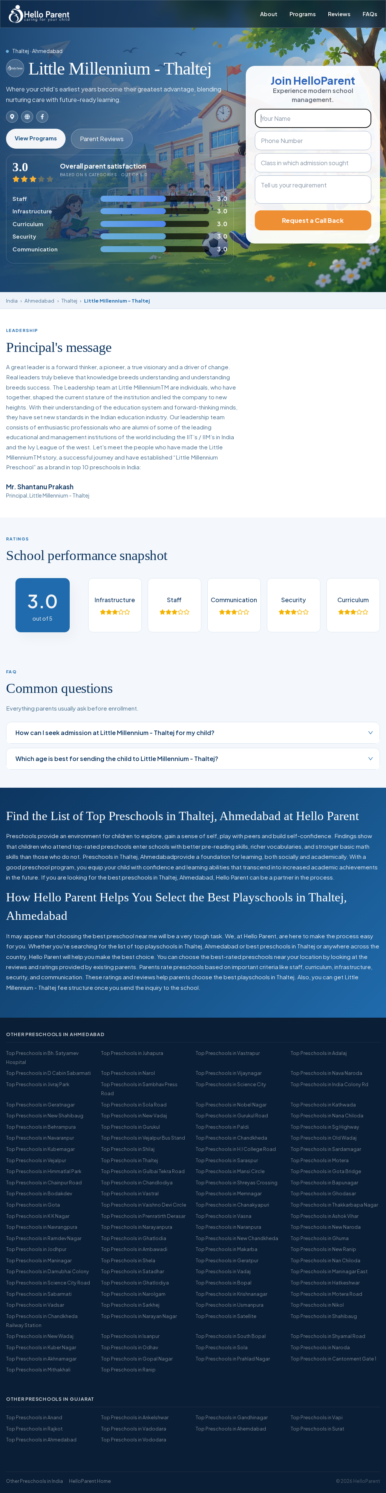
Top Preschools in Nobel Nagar (231, 1105)
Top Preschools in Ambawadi (134, 1249)
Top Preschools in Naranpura (228, 1227)
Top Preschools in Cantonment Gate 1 (333, 1359)
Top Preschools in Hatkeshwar (325, 1283)
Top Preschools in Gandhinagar (232, 1417)
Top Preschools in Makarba (226, 1249)
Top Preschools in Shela (128, 1260)
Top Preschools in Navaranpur (40, 1138)
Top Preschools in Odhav (129, 1347)
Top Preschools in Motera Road (326, 1294)
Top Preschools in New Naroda (326, 1227)
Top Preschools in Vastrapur (228, 1053)
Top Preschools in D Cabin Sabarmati (48, 1073)
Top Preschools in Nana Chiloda (327, 1116)
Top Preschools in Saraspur (227, 1160)
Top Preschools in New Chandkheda (237, 1238)
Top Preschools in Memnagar (229, 1193)
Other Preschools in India (34, 1481)
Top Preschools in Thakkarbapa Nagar (334, 1205)
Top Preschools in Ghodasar (323, 1193)
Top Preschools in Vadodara (133, 1429)
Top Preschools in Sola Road (134, 1105)
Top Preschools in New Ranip (323, 1249)
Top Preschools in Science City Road (48, 1283)
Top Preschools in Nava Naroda (326, 1073)
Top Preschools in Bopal (223, 1283)
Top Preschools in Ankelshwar (134, 1417)
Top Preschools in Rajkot (34, 1429)
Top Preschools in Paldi (222, 1127)
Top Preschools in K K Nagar (37, 1216)
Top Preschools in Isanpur (130, 1336)
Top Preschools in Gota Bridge (326, 1171)
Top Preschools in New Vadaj (134, 1116)
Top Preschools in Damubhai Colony (47, 1271)
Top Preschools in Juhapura (132, 1053)
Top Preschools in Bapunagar (324, 1182)
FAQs (370, 14)
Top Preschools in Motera (320, 1160)
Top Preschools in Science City (231, 1084)
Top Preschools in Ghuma (320, 1238)
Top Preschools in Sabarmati (39, 1294)
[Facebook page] (42, 117)
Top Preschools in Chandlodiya (137, 1182)
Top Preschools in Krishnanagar (231, 1294)
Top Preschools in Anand (34, 1417)
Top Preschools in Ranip (128, 1370)
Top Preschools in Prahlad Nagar (233, 1359)
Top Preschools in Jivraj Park (37, 1084)
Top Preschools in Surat (317, 1429)
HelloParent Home (90, 1481)
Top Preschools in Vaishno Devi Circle (143, 1205)
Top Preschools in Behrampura (41, 1127)
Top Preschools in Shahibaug (324, 1316)
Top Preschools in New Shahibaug (44, 1116)
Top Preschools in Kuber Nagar (41, 1347)
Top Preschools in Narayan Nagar (139, 1316)
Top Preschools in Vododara (133, 1440)
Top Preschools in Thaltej (129, 1160)
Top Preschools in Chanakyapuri (232, 1205)
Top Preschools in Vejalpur (36, 1160)
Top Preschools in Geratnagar (40, 1105)
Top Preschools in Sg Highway (325, 1127)
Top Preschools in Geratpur (227, 1260)
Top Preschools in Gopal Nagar (137, 1359)
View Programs (36, 138)
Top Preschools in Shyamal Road (328, 1336)
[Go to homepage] (39, 14)
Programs (303, 14)
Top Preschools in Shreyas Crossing (236, 1182)
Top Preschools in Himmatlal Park (43, 1171)
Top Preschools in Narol (128, 1073)
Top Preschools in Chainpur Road (44, 1182)
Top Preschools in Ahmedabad (41, 1440)
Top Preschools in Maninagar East (329, 1271)
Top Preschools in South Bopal (231, 1336)
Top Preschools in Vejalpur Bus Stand (143, 1138)
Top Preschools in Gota (33, 1205)
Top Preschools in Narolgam (133, 1294)
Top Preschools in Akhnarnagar (41, 1359)
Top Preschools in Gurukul (130, 1127)
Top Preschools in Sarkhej (130, 1305)
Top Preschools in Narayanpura (136, 1227)
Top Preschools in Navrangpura (41, 1227)
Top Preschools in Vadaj (223, 1271)
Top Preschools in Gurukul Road (232, 1116)
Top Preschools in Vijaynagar (229, 1073)
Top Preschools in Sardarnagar (326, 1149)
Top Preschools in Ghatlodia (133, 1238)
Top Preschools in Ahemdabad (231, 1429)
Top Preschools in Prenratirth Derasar (143, 1216)
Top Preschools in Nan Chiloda (325, 1260)
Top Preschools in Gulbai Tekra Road (143, 1171)
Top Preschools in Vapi (317, 1417)
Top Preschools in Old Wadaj (324, 1138)
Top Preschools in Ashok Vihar (324, 1216)
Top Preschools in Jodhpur (36, 1249)
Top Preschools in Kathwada (323, 1105)
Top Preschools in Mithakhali (38, 1370)
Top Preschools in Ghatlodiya (135, 1283)
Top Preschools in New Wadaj (40, 1336)
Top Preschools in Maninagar (39, 1260)
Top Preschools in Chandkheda (231, 1138)
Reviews (339, 14)
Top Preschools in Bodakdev (39, 1193)
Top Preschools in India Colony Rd (329, 1084)
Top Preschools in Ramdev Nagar (43, 1238)
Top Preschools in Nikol (317, 1305)
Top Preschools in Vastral (130, 1193)
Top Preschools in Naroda (320, 1347)
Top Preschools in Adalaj (319, 1053)
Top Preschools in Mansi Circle (230, 1171)
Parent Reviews (102, 139)
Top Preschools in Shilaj (128, 1149)
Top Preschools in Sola (222, 1347)
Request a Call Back (313, 220)
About (268, 14)
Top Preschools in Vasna (223, 1216)
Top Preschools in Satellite (226, 1316)
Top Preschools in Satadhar (132, 1271)
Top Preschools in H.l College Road (236, 1149)
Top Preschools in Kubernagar (40, 1149)
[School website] (27, 117)
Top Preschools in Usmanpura (229, 1305)
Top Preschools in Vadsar (35, 1305)
